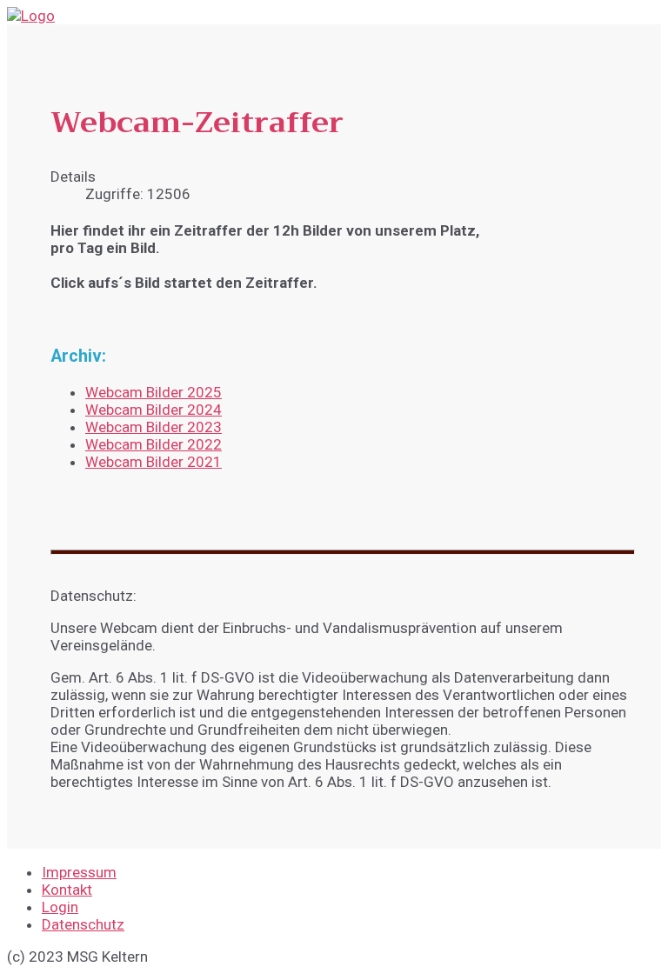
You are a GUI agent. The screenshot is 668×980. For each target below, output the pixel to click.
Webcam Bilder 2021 (153, 461)
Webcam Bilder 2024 (153, 409)
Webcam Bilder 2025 (153, 392)
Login (60, 907)
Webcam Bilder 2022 (153, 444)
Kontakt (67, 889)
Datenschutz (83, 924)
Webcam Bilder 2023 (153, 427)
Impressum (79, 872)
